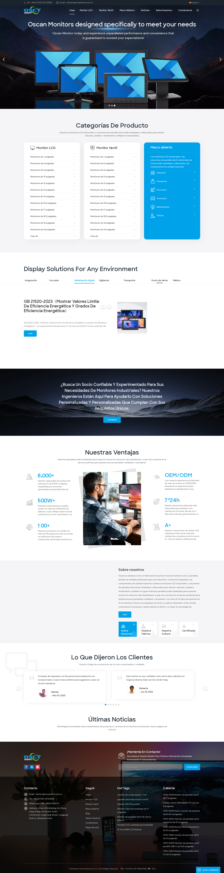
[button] (109, 105)
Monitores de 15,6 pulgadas (43, 203)
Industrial (161, 172)
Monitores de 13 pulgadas (42, 189)
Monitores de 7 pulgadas (42, 156)
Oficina (160, 215)
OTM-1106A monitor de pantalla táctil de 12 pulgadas (181, 837)
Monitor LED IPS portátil (128, 804)
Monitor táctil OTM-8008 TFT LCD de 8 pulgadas (181, 804)
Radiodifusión (163, 207)
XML (122, 869)
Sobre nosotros (164, 10)
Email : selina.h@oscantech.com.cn (76, 2)
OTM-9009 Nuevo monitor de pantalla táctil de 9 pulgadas (181, 812)
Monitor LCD (86, 10)
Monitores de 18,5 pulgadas (43, 216)
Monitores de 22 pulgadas (42, 229)
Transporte (162, 181)
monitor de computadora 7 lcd (131, 794)
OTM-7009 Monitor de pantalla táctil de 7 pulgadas (180, 796)
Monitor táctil (106, 10)
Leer (30, 335)
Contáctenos (185, 10)
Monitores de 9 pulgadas (42, 170)
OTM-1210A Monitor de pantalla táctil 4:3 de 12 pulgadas (180, 853)
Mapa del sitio (92, 827)
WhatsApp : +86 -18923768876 (44, 803)
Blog (88, 813)
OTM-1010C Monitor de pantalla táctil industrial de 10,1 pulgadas (181, 821)
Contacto (112, 419)
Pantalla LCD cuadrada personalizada (135, 824)
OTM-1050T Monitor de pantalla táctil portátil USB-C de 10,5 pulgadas (181, 845)
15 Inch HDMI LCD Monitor (129, 829)
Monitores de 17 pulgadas (42, 209)
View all (34, 236)
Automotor (162, 198)
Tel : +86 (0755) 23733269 (39, 2)
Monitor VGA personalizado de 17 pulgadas (133, 810)
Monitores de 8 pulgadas (42, 163)
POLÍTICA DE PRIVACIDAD (136, 869)
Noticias (145, 10)
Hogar (88, 794)
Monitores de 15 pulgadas (42, 196)
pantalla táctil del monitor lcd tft (132, 799)
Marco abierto (127, 10)
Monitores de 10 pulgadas (42, 176)
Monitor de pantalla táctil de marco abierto (134, 818)
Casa (72, 10)
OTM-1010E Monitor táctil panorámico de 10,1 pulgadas (181, 829)
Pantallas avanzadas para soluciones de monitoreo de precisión (59, 310)
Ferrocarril (162, 189)
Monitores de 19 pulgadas (42, 223)
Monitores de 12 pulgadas (42, 183)
